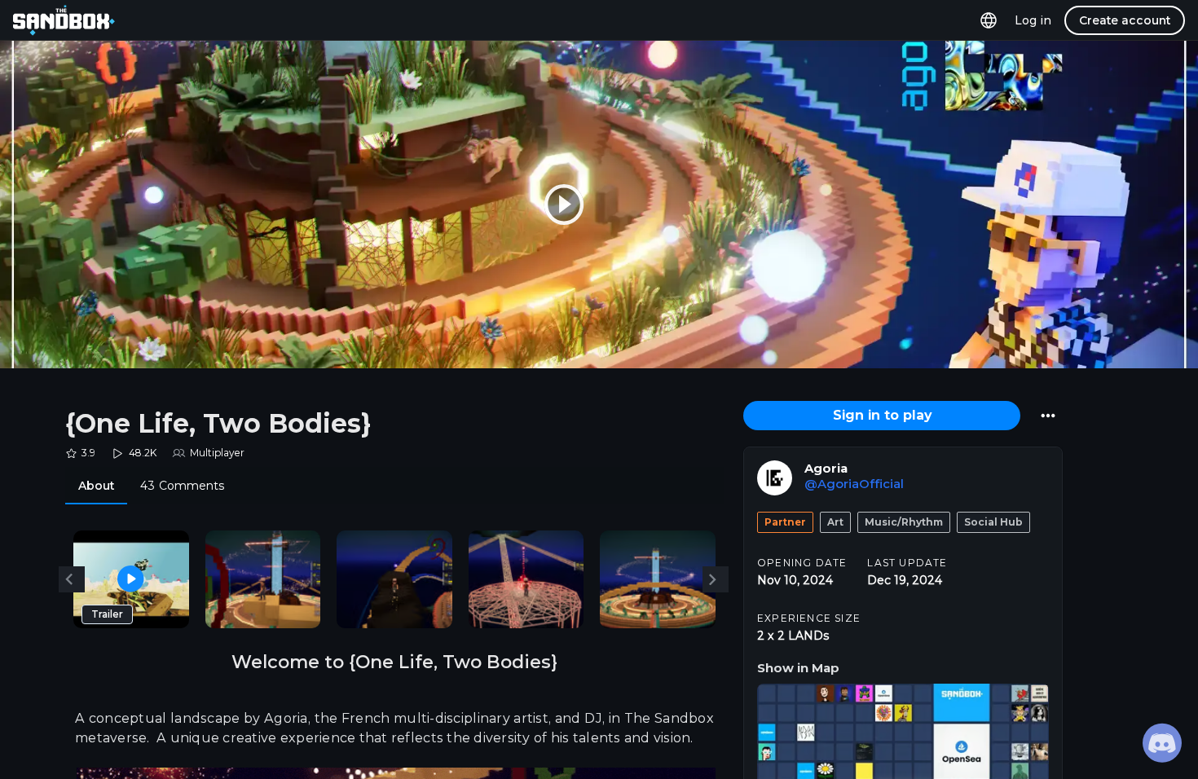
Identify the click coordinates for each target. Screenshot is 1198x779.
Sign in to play (882, 415)
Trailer (107, 614)
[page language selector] (988, 20)
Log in (1033, 20)
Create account (1124, 20)
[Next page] (716, 579)
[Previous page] (72, 579)
